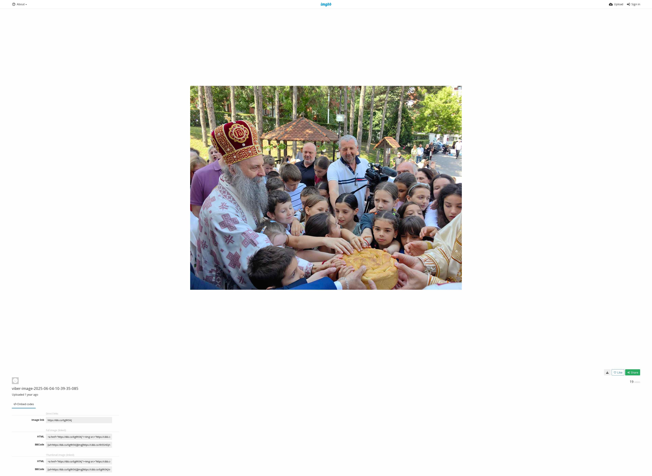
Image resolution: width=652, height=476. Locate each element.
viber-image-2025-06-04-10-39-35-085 (45, 388)
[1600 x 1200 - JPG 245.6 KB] (607, 372)
